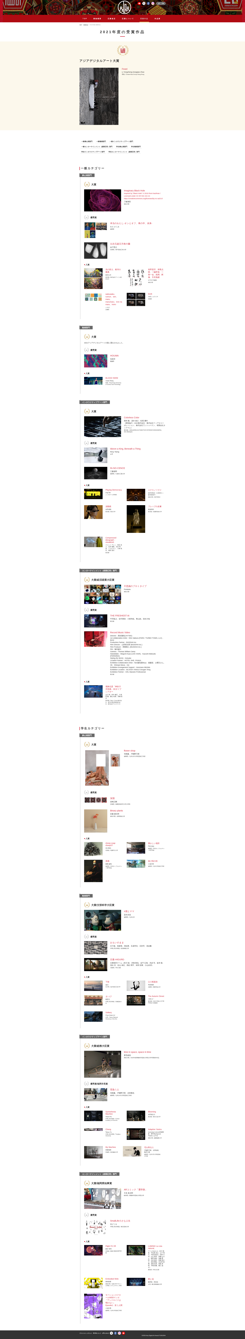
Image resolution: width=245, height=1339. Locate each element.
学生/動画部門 (136, 146)
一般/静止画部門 (86, 141)
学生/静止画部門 (121, 146)
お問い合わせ (105, 1333)
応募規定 (112, 18)
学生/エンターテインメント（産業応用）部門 (124, 152)
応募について (128, 18)
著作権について (97, 1333)
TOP (85, 18)
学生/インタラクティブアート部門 (93, 152)
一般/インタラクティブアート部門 (121, 141)
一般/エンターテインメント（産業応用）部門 (96, 146)
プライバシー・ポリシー (85, 1333)
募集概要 (97, 18)
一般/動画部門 (101, 141)
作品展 (157, 18)
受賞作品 (85, 24)
